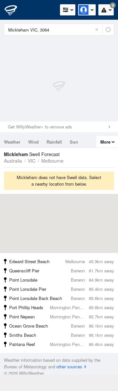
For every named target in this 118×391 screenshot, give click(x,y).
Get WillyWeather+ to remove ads (40, 127)
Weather (12, 142)
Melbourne (52, 160)
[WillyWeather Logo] (15, 10)
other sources (69, 366)
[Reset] (96, 29)
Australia (13, 160)
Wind (33, 142)
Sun (74, 142)
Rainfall (54, 142)
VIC (31, 160)
